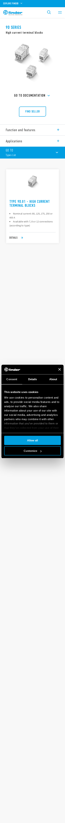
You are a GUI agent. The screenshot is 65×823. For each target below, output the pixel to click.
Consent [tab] (11, 379)
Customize (30, 450)
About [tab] (53, 379)
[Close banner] (59, 369)
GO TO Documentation (29, 95)
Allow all (32, 440)
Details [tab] (32, 379)
